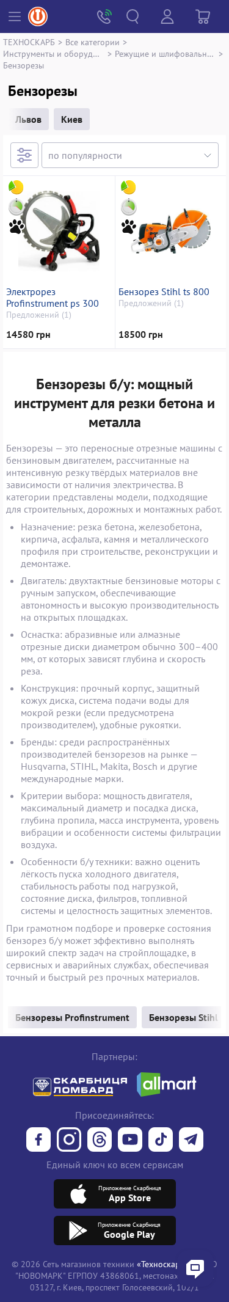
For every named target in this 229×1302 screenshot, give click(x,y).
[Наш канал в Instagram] (69, 1140)
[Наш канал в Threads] (99, 1140)
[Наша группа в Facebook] (38, 1140)
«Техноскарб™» (167, 1264)
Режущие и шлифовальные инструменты (165, 53)
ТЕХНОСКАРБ (29, 42)
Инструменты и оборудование (53, 53)
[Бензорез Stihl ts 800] (171, 231)
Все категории (92, 42)
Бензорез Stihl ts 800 (163, 292)
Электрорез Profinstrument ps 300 (52, 297)
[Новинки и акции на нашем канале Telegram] (191, 1140)
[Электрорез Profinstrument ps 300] (59, 231)
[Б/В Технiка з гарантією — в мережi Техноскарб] (130, 1140)
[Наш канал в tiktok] (160, 1140)
